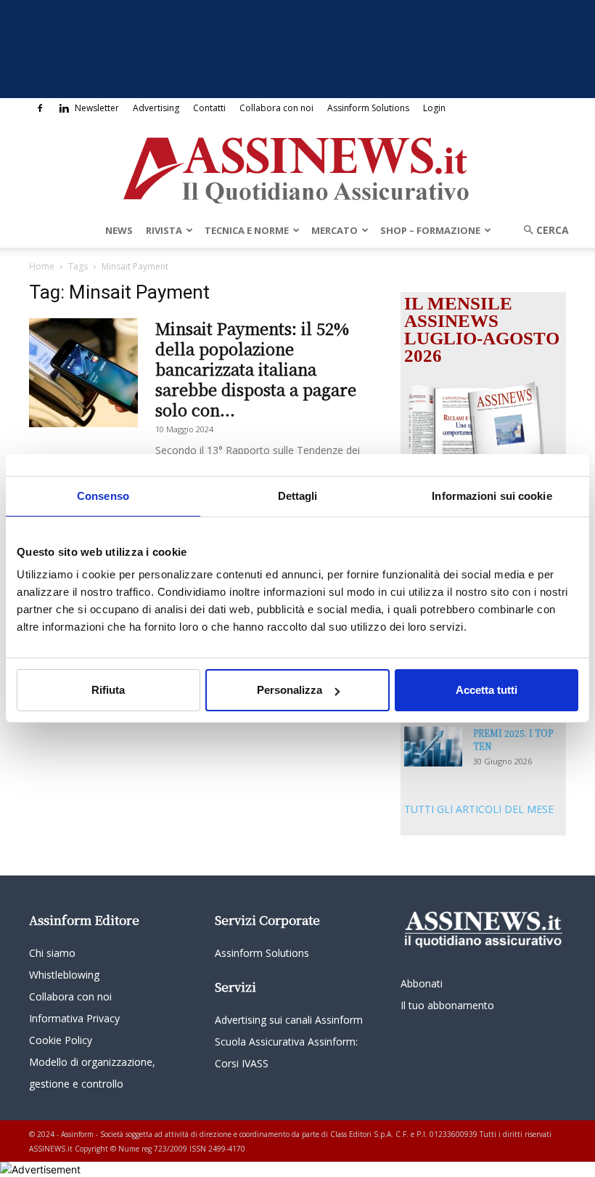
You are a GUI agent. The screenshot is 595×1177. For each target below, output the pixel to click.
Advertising (156, 108)
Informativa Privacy (74, 1018)
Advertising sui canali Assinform (289, 1020)
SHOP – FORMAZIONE (430, 230)
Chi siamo (52, 953)
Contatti (209, 108)
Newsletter (97, 108)
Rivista (164, 230)
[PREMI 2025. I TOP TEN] (433, 747)
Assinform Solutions (368, 108)
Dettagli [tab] (298, 496)
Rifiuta (108, 690)
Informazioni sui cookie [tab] (491, 496)
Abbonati (422, 983)
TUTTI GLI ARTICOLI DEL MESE (479, 809)
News (119, 230)
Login (434, 108)
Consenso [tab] (103, 496)
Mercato (334, 230)
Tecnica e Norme (247, 230)
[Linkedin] (64, 108)
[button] (541, 230)
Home (41, 266)
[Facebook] (40, 108)
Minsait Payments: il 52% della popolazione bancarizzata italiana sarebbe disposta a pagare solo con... (255, 369)
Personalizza (289, 690)
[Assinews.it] (297, 166)
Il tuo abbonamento (447, 1005)
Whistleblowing (64, 975)
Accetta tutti (486, 690)
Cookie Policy (60, 1040)
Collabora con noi (276, 108)
